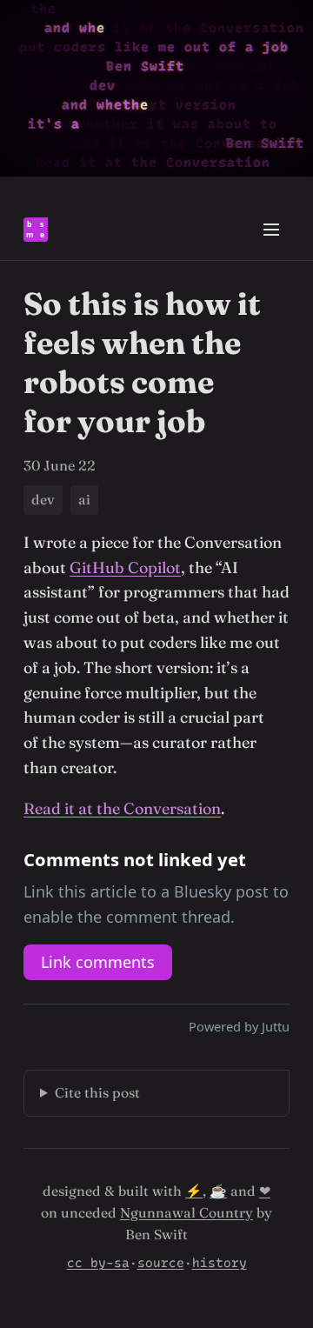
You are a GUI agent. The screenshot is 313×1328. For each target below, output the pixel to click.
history (219, 1263)
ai (84, 499)
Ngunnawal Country (186, 1213)
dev (43, 499)
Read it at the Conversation (122, 808)
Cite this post (97, 1092)
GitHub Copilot (125, 567)
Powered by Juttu (239, 1026)
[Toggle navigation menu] (271, 229)
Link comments (98, 961)
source (160, 1263)
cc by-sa (98, 1263)
